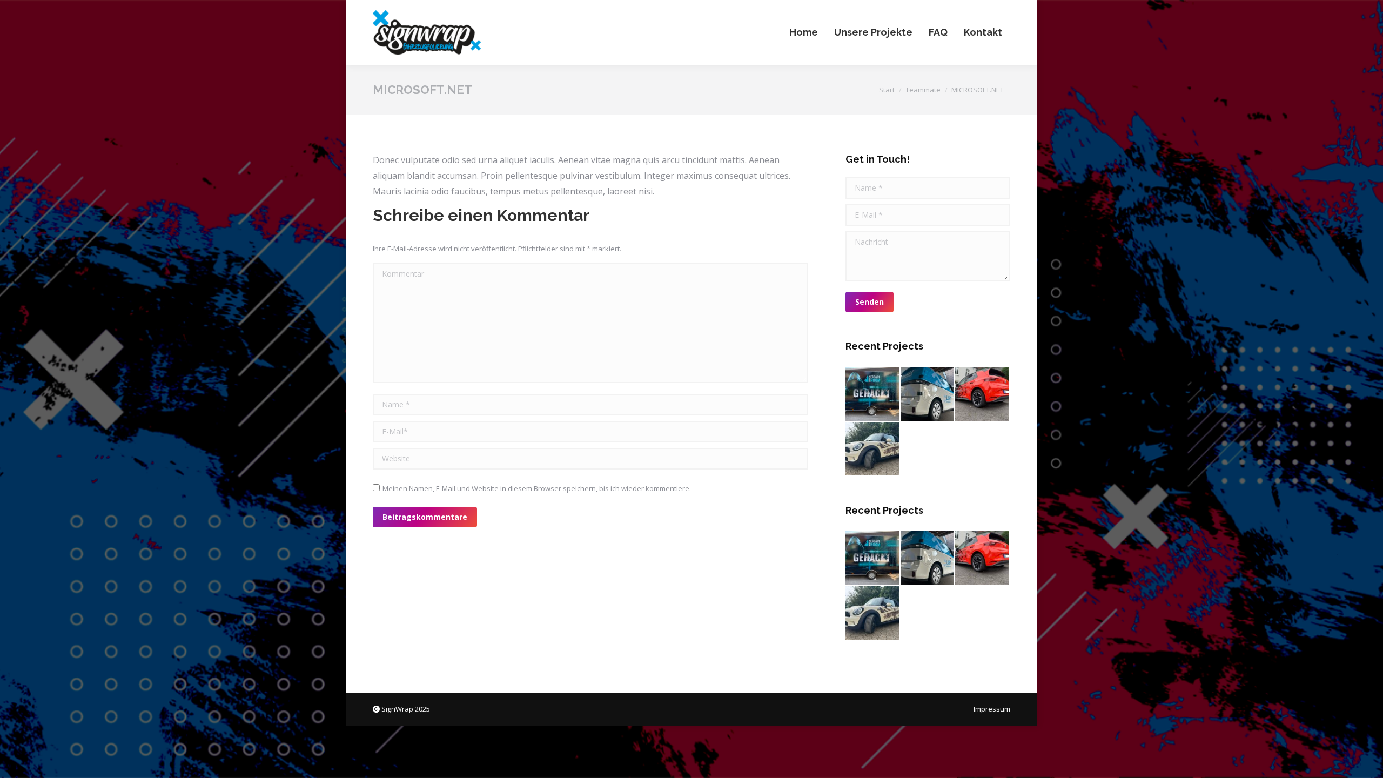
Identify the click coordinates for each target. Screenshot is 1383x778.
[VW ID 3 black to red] (982, 394)
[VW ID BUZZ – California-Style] (928, 394)
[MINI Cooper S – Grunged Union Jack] (873, 449)
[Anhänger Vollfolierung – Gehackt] (873, 394)
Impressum (992, 709)
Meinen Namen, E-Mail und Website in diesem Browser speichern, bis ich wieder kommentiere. (536, 488)
